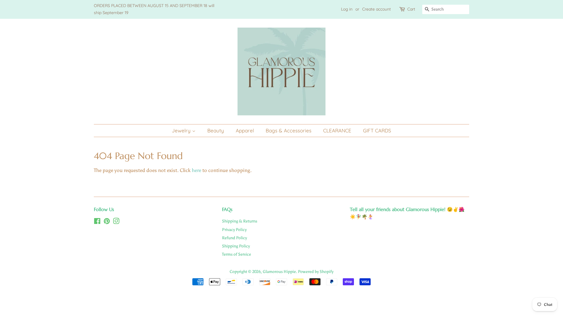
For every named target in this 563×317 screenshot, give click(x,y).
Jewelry (182, 130)
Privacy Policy (234, 229)
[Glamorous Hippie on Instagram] (116, 222)
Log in (346, 9)
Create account (376, 9)
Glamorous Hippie (279, 271)
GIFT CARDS (377, 130)
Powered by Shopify (315, 271)
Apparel (245, 130)
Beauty (215, 130)
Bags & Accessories (288, 130)
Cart (411, 9)
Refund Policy (234, 237)
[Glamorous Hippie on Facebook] (97, 222)
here (196, 170)
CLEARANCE (337, 130)
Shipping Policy (236, 246)
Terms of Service (236, 254)
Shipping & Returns (239, 221)
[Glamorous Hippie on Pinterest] (107, 222)
